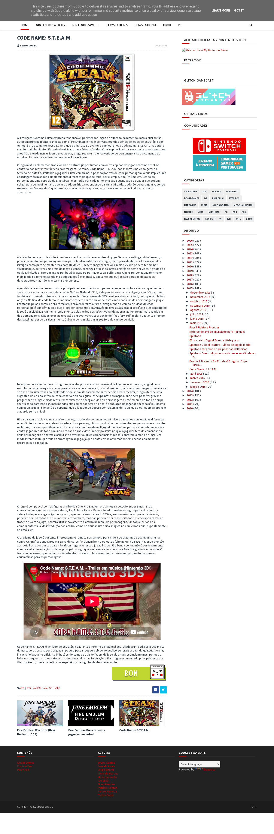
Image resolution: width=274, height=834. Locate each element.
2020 (190, 266)
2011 (190, 404)
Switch (209, 218)
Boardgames (191, 198)
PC (180, 25)
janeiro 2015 (198, 387)
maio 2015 (197, 323)
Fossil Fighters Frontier (204, 327)
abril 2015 (196, 373)
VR (220, 218)
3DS (29, 688)
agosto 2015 (198, 310)
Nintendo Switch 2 (51, 25)
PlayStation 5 (117, 25)
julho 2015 (197, 314)
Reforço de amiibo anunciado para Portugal (217, 332)
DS (205, 198)
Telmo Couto (106, 795)
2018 (190, 275)
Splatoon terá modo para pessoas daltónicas (218, 349)
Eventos (234, 198)
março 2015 (198, 378)
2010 (190, 408)
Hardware (190, 205)
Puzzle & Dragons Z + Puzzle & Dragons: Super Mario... (219, 363)
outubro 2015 (199, 301)
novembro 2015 (200, 297)
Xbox (167, 25)
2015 (190, 288)
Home (25, 25)
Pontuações (24, 766)
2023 (190, 253)
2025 (190, 245)
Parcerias (23, 770)
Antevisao (232, 191)
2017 (190, 279)
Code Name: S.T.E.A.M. (134, 730)
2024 (190, 249)
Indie (204, 205)
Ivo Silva (103, 780)
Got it (239, 10)
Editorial (218, 198)
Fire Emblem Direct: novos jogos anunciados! (86, 732)
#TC (22, 688)
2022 (190, 258)
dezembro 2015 (200, 292)
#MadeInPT (190, 191)
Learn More (220, 10)
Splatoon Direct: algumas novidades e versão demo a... (222, 355)
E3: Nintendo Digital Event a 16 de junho (214, 340)
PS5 (244, 212)
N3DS (57, 688)
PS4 (234, 212)
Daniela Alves (106, 766)
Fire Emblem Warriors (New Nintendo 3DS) (36, 732)
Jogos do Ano (220, 205)
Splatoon (195, 336)
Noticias (214, 212)
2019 (190, 271)
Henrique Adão (107, 777)
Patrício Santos (107, 788)
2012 (190, 400)
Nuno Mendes (106, 784)
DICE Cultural (106, 770)
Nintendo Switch (86, 25)
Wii (229, 218)
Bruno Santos (106, 762)
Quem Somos (25, 762)
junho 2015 (197, 319)
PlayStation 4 (145, 25)
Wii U (238, 218)
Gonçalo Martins (108, 773)
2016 (190, 284)
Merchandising (243, 205)
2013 (190, 395)
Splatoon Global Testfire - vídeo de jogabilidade (219, 345)
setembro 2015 (200, 305)
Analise (47, 688)
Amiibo (37, 688)
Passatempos (192, 218)
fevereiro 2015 (200, 382)
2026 (190, 240)
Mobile (188, 212)
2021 (190, 262)
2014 (190, 391)
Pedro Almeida (107, 791)
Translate (209, 769)
